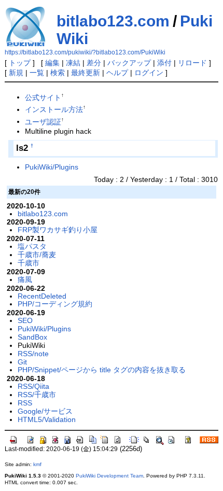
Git (22, 362)
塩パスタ (32, 246)
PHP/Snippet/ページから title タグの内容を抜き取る (102, 370)
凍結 (73, 63)
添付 (164, 63)
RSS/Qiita (33, 386)
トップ (20, 63)
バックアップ (129, 63)
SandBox (32, 337)
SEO (25, 320)
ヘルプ (117, 72)
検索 (57, 72)
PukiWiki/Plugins (51, 167)
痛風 (25, 279)
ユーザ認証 (43, 121)
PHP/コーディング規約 (55, 304)
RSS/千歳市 (37, 394)
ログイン (148, 72)
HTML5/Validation (47, 419)
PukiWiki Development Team (109, 476)
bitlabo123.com (113, 21)
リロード (192, 63)
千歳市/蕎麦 (37, 254)
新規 (16, 72)
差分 (94, 63)
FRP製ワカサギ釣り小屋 (57, 230)
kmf (37, 464)
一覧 (37, 72)
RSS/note (33, 353)
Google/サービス (45, 411)
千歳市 (28, 263)
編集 (52, 63)
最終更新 (85, 72)
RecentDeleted (42, 296)
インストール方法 (54, 109)
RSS (25, 403)
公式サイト (43, 97)
